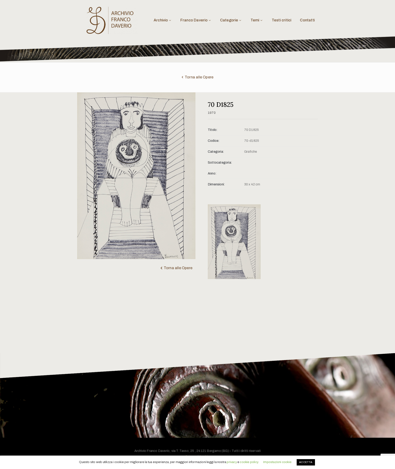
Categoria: (216, 151)
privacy (232, 462)
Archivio (161, 20)
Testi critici (282, 20)
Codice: (214, 140)
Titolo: (212, 130)
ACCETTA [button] (305, 462)
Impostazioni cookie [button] (277, 462)
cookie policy (249, 462)
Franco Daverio (194, 20)
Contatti (307, 20)
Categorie (229, 20)
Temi (255, 20)
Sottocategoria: (220, 162)
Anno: (212, 173)
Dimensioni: (216, 184)
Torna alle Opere (199, 77)
